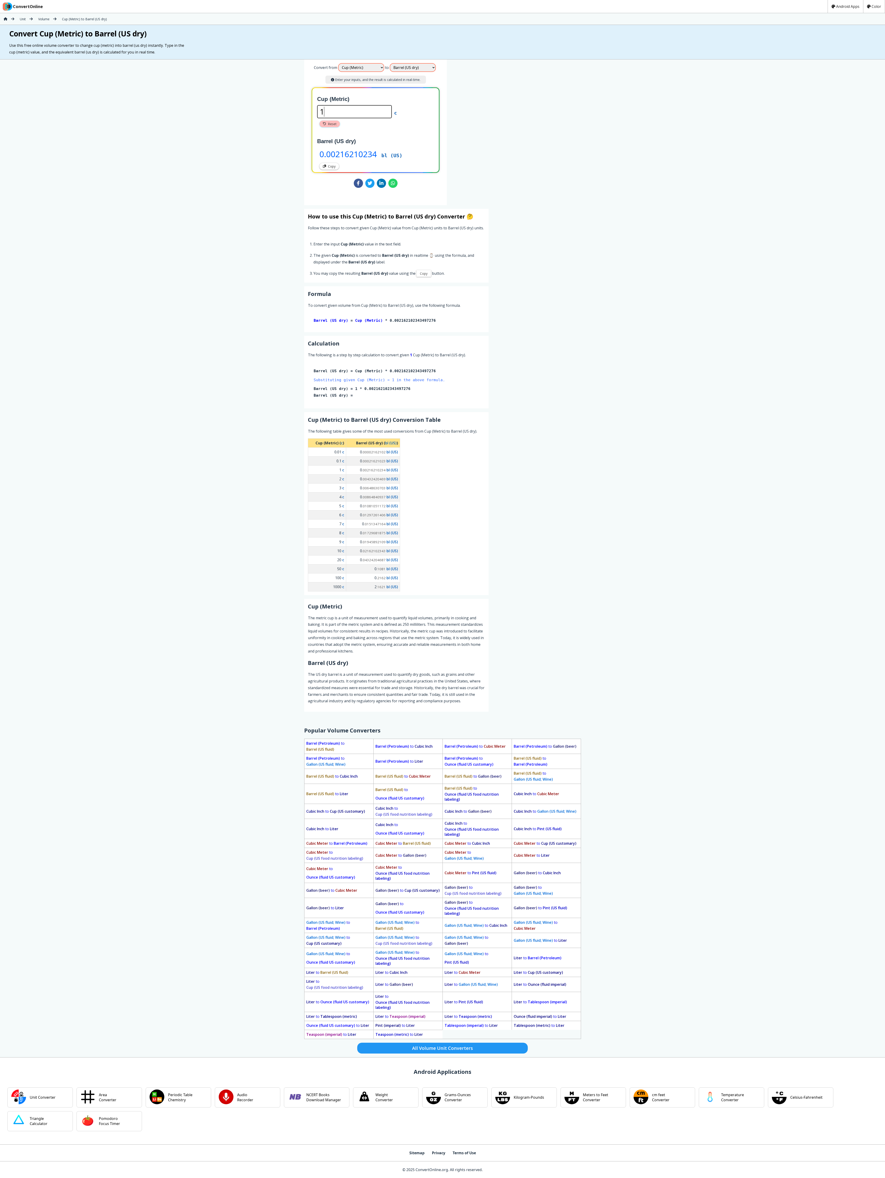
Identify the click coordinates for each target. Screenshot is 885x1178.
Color (876, 6)
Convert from (325, 67)
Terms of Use (464, 1152)
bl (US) (391, 155)
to (325, 746)
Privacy (438, 1152)
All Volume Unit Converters (442, 1048)
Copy (332, 166)
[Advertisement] (485, 130)
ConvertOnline (28, 6)
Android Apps (847, 6)
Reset (332, 124)
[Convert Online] (5, 19)
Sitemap (417, 1152)
